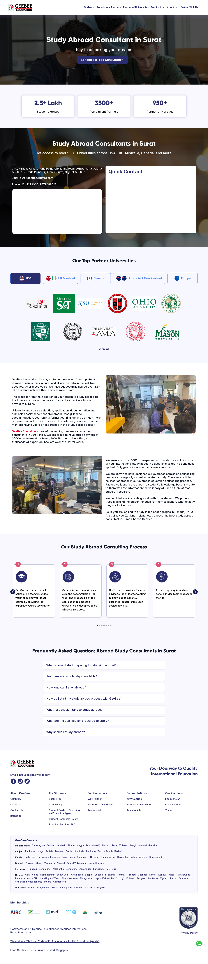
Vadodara (49, 863)
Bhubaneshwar (70, 878)
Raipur (18, 878)
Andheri (51, 845)
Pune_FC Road (119, 845)
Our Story (15, 798)
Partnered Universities (136, 7)
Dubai (31, 887)
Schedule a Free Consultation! (102, 60)
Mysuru (164, 878)
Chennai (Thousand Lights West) (42, 878)
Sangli (133, 845)
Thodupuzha (108, 857)
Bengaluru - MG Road (104, 869)
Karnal (152, 875)
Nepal (55, 887)
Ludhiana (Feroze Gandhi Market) (104, 851)
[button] (88, 7)
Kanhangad (155, 857)
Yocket (169, 810)
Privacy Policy (189, 932)
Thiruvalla (122, 857)
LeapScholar (172, 798)
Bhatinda (79, 851)
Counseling (55, 804)
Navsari (30, 863)
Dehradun (184, 878)
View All (104, 349)
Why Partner (95, 798)
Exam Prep (55, 798)
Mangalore (86, 878)
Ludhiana (30, 851)
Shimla (111, 875)
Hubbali (32, 869)
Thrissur (94, 857)
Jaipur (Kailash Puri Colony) (109, 878)
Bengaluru (100, 875)
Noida (35, 875)
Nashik (106, 845)
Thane (71, 845)
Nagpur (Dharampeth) (88, 845)
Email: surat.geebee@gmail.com (32, 177)
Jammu (121, 875)
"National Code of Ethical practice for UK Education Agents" (62, 941)
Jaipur (171, 875)
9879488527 (48, 184)
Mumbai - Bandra (147, 845)
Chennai (142, 875)
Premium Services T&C (62, 824)
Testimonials (95, 810)
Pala (64, 857)
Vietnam (78, 887)
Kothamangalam (138, 857)
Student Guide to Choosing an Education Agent (64, 812)
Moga (40, 851)
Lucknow (153, 878)
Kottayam (30, 857)
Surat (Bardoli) (96, 863)
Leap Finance (173, 804)
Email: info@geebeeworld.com (30, 774)
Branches (15, 815)
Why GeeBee (134, 798)
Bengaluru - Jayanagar (78, 869)
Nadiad (61, 863)
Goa (27, 875)
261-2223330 (29, 184)
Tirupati (131, 875)
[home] (20, 7)
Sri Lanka (90, 887)
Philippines (66, 887)
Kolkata (130, 878)
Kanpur (162, 875)
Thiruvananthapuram (48, 857)
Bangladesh (43, 887)
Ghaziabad (77, 875)
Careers (15, 804)
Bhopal (89, 875)
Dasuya (59, 851)
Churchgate (38, 845)
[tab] (25, 278)
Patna (173, 878)
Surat (39, 863)
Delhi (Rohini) (47, 875)
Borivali (61, 845)
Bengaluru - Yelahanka (51, 869)
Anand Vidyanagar (77, 863)
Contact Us (16, 810)
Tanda (68, 851)
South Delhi (63, 875)
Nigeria (101, 887)
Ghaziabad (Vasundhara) (28, 882)
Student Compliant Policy (63, 818)
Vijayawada (184, 875)
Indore (47, 882)
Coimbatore (59, 882)
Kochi (72, 857)
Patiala (49, 851)
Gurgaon (141, 878)
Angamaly (82, 857)
